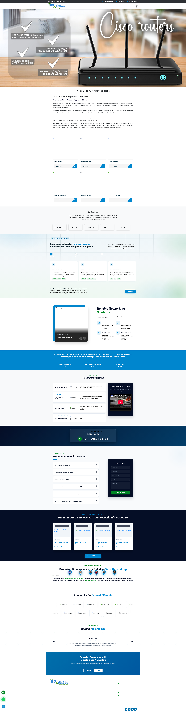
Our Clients (75, 699)
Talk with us (130, 291)
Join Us (74, 697)
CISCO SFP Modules (115, 195)
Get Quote (98, 670)
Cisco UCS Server (107, 702)
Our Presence (76, 692)
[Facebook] (126, 709)
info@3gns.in (120, 1)
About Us (75, 685)
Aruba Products (91, 687)
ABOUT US (80, 6)
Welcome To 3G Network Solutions (57, 1)
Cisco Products (106, 683)
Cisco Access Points (60, 195)
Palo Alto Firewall (91, 697)
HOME (74, 6)
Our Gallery (75, 687)
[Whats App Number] (3, 699)
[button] (14, 48)
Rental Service (98, 6)
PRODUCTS (88, 6)
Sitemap (75, 690)
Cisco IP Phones (86, 195)
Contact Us (88, 670)
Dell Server (90, 699)
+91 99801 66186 (124, 690)
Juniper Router (91, 702)
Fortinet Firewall (91, 692)
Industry (75, 695)
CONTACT (126, 6)
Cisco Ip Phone (106, 695)
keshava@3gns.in (133, 1)
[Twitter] (132, 709)
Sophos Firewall (91, 695)
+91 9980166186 (108, 1)
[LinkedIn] (129, 709)
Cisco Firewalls (113, 161)
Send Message (121, 492)
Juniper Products (91, 690)
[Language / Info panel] (136, 6)
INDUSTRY (119, 6)
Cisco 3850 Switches (107, 699)
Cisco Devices (106, 685)
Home (74, 683)
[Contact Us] (3, 706)
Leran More (59, 166)
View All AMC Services (93, 555)
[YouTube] (135, 709)
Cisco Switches (86, 161)
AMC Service (109, 6)
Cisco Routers (58, 161)
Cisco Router (106, 687)
